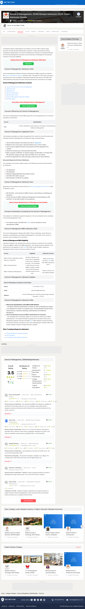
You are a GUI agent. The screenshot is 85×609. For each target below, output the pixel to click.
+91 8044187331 (59, 600)
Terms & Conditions (31, 606)
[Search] (53, 6)
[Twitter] (35, 600)
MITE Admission (10, 335)
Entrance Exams (21, 6)
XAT (31, 320)
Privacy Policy (20, 606)
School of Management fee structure (39, 186)
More (48, 6)
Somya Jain (10, 25)
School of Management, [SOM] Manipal (27, 593)
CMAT (28, 222)
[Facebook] (31, 600)
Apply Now (38, 142)
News (44, 6)
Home (2, 593)
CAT (49, 260)
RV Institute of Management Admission (16, 337)
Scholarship (64, 31)
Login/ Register (72, 6)
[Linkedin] (41, 600)
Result (48, 31)
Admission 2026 (37, 6)
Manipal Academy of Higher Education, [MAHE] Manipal (74, 45)
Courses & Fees (11, 31)
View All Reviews (28, 500)
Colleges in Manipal (11, 593)
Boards (29, 6)
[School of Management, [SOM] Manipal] (6, 17)
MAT (24, 247)
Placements (41, 31)
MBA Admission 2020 (12, 95)
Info (4, 31)
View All (78, 547)
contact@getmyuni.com (76, 600)
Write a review (60, 6)
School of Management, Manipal (13, 75)
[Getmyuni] (7, 2)
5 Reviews (38, 20)
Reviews (33, 31)
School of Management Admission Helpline (17, 97)
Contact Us (12, 606)
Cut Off (27, 31)
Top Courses (12, 6)
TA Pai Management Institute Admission (17, 333)
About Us (4, 606)
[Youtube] (44, 600)
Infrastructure (55, 31)
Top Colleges (4, 6)
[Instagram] (38, 600)
